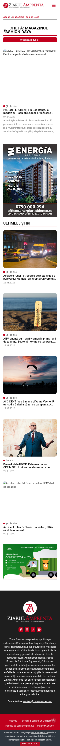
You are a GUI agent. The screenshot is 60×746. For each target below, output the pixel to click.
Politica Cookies (45, 725)
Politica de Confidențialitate (38, 740)
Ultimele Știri (16, 223)
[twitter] (33, 629)
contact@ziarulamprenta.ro (37, 701)
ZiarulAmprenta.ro (39, 732)
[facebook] (20, 629)
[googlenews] (39, 629)
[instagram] (27, 629)
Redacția (12, 720)
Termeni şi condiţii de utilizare (36, 720)
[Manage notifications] (53, 720)
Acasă (6, 17)
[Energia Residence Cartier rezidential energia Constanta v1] (30, 216)
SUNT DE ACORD (30, 744)
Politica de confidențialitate (20, 725)
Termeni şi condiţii (16, 740)
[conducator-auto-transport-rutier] (30, 578)
